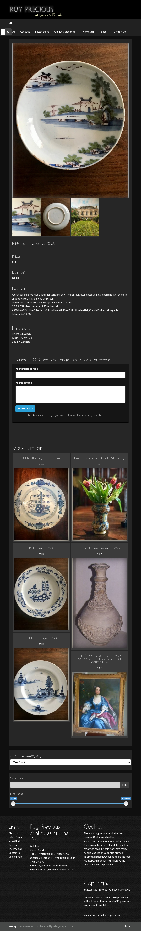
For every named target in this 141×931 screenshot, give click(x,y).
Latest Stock (42, 31)
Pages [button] (103, 31)
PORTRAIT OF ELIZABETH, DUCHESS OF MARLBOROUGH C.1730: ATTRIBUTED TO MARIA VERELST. (100, 658)
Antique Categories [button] (64, 31)
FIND (124, 784)
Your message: (24, 382)
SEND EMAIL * (25, 408)
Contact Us (120, 31)
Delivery (13, 845)
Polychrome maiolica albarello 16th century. (99, 458)
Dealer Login (15, 856)
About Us (25, 31)
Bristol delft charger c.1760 (41, 638)
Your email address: (27, 368)
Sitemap (12, 926)
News (12, 31)
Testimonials (16, 849)
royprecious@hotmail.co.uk (52, 865)
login (127, 926)
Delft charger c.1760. (41, 547)
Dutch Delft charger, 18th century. (41, 458)
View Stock (88, 31)
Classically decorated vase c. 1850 (100, 547)
